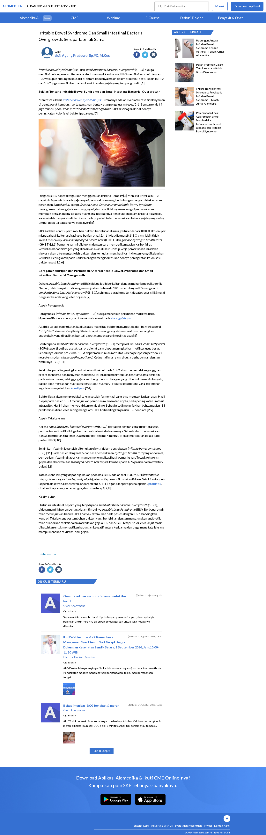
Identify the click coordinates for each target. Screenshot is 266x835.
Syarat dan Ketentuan (188, 825)
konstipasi (78, 388)
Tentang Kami (140, 825)
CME (74, 18)
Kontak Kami (222, 825)
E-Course (152, 18)
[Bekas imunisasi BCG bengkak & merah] (50, 721)
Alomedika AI (30, 18)
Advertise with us (162, 825)
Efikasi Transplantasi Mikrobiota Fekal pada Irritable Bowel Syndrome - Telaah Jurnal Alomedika (209, 96)
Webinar (113, 18)
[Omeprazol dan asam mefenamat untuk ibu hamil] (50, 612)
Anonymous (78, 605)
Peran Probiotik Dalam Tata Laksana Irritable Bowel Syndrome (209, 68)
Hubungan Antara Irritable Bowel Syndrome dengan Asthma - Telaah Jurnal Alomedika (210, 48)
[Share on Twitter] (146, 55)
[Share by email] (154, 55)
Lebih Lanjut (101, 750)
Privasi (208, 825)
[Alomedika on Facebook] (162, 818)
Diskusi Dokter (191, 18)
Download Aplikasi (247, 6)
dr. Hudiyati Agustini (83, 657)
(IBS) (99, 100)
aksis (114, 318)
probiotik (154, 483)
